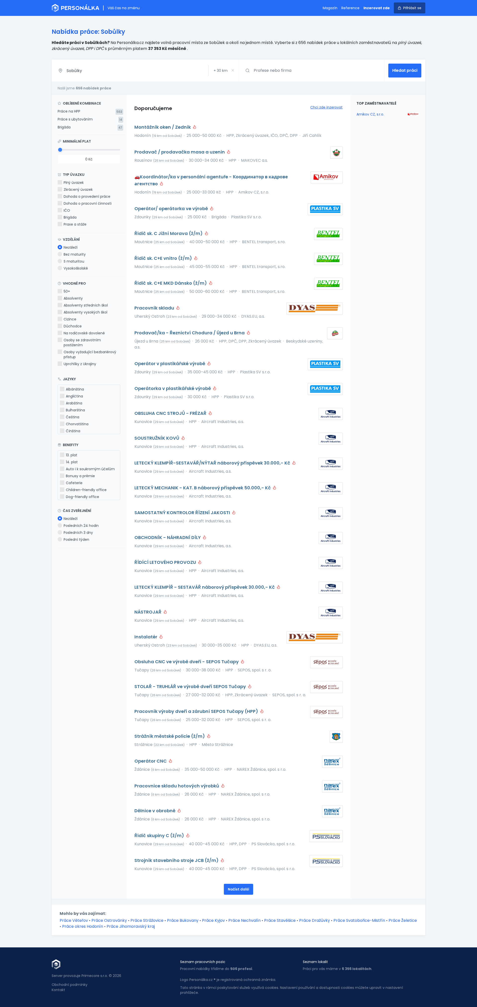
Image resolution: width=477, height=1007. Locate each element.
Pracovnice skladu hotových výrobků (177, 786)
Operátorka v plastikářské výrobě (173, 388)
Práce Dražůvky (314, 920)
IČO (67, 210)
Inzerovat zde (376, 7)
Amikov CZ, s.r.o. (370, 114)
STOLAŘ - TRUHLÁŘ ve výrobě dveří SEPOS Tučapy (190, 686)
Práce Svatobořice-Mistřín (359, 920)
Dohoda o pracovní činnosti (88, 203)
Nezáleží (71, 247)
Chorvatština (77, 424)
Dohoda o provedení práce (87, 196)
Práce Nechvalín (244, 920)
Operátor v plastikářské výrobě (170, 363)
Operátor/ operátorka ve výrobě (171, 208)
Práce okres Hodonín (82, 926)
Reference (350, 7)
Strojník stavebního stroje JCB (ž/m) (177, 860)
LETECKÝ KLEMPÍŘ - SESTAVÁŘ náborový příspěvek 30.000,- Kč (205, 587)
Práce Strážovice (146, 920)
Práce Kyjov (213, 920)
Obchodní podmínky (69, 984)
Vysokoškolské (76, 268)
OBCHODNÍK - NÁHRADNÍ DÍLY (168, 537)
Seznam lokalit (315, 961)
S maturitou (74, 261)
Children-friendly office (86, 489)
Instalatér (146, 637)
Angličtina (74, 396)
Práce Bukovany (183, 920)
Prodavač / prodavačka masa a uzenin (180, 152)
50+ (67, 291)
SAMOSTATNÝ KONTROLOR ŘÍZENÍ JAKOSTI (182, 512)
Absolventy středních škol (86, 305)
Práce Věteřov (74, 920)
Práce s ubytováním (75, 119)
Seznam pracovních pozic (202, 961)
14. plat (72, 462)
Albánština (75, 389)
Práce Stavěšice (280, 920)
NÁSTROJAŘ (148, 612)
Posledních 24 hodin (81, 525)
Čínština (73, 430)
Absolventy (73, 298)
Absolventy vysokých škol (85, 312)
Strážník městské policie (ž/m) (170, 736)
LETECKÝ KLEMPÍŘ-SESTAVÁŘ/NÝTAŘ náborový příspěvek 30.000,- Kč (212, 463)
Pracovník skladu (154, 308)
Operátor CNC (151, 761)
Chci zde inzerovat (326, 107)
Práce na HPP (69, 111)
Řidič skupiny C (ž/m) (159, 835)
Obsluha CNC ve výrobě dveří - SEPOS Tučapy (187, 661)
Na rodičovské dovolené (84, 333)
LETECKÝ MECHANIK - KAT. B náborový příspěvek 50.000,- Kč (203, 488)
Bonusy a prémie (80, 475)
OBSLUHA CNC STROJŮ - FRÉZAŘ (170, 413)
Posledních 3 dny (78, 532)
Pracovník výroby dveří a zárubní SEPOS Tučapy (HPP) (196, 711)
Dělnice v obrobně (155, 811)
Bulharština (75, 410)
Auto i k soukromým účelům (90, 468)
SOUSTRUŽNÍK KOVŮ (157, 438)
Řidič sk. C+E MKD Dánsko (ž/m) (171, 283)
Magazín (330, 7)
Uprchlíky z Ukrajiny (80, 363)
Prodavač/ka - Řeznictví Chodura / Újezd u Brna (190, 333)
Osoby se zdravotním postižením (82, 343)
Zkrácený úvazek (78, 189)
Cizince (70, 319)
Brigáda (64, 127)
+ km (221, 70)
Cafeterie (74, 482)
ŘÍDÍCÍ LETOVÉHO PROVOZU (165, 562)
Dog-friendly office (82, 496)
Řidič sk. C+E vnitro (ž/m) (163, 258)
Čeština (72, 417)
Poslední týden (76, 539)
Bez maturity (75, 254)
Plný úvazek (74, 182)
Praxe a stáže (75, 224)
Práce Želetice (403, 920)
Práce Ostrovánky (109, 920)
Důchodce (73, 326)
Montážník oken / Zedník (163, 127)
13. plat (71, 455)
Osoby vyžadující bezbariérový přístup (90, 354)
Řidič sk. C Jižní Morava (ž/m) (169, 233)
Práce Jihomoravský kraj (131, 926)
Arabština (74, 403)
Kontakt (58, 989)
